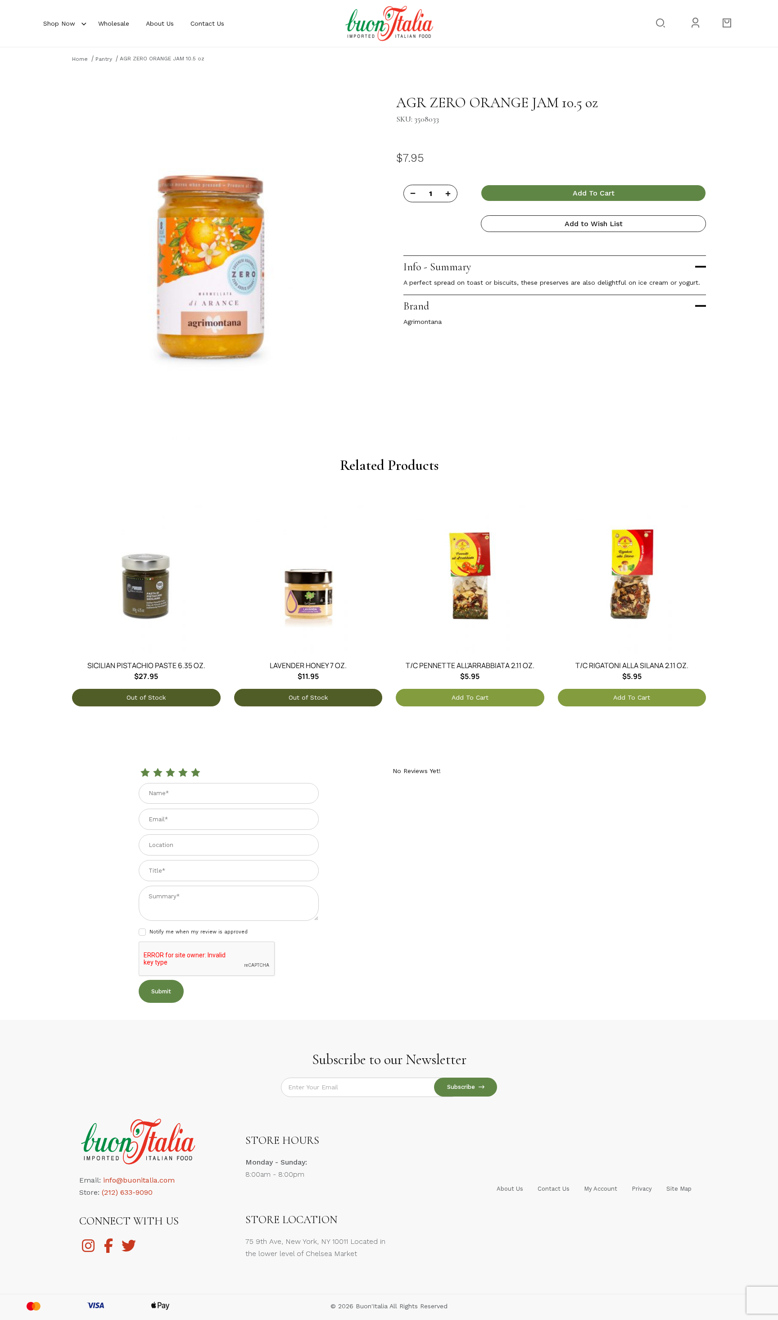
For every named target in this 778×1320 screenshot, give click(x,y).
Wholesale (113, 23)
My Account (600, 1188)
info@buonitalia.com (139, 1180)
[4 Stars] (182, 773)
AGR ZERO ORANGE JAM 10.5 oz (162, 58)
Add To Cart (594, 193)
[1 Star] (145, 773)
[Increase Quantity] (448, 193)
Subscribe (463, 1086)
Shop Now (59, 23)
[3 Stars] (170, 773)
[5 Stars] (195, 773)
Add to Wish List (594, 223)
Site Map (679, 1188)
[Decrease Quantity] (413, 193)
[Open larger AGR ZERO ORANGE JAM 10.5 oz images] (211, 266)
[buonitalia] (389, 23)
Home (80, 59)
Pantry (103, 59)
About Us (160, 23)
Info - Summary (437, 266)
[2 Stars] (157, 773)
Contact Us (207, 23)
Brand (416, 306)
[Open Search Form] (660, 23)
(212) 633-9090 (127, 1192)
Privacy (642, 1188)
